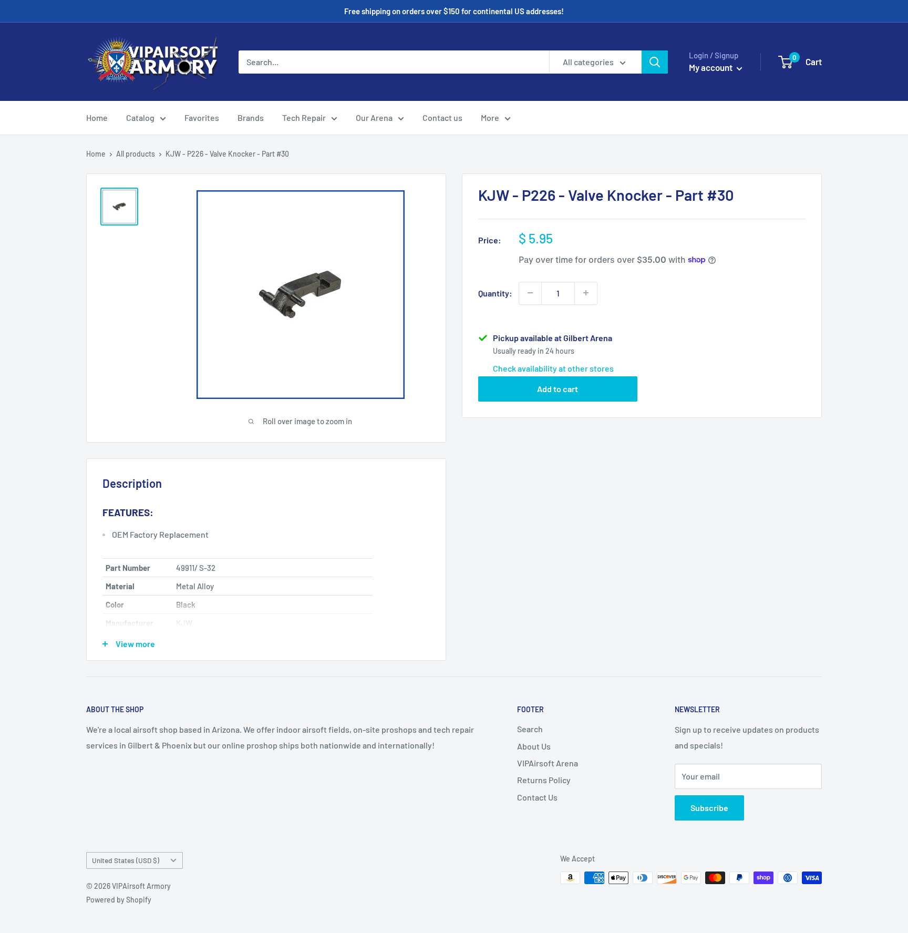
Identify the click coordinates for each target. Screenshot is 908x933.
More (490, 117)
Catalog (140, 117)
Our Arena (374, 117)
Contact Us (537, 797)
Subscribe (709, 808)
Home (97, 117)
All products (135, 153)
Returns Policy (544, 780)
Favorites (201, 117)
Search (530, 729)
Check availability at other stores (553, 368)
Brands (251, 117)
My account (711, 67)
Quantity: (495, 293)
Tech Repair (304, 117)
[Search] (655, 62)
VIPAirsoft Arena (547, 763)
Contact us (442, 117)
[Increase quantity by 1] (586, 293)
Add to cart (557, 388)
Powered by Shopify (118, 899)
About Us (534, 746)
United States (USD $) (125, 860)
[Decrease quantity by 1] (530, 293)
